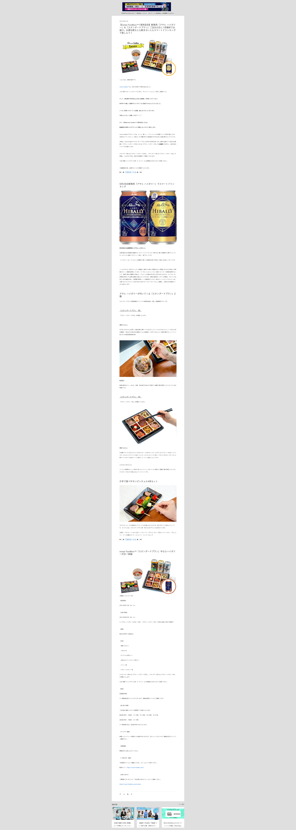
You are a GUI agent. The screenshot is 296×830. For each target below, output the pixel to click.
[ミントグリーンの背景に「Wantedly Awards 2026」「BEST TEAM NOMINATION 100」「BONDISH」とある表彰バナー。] (173, 813)
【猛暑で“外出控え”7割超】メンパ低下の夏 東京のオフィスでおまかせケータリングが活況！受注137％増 (148, 824)
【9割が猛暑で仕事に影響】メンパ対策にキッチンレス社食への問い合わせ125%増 (123, 824)
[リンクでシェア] (131, 794)
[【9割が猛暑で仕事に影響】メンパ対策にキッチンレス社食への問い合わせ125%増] (123, 813)
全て (113, 11)
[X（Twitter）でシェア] (124, 794)
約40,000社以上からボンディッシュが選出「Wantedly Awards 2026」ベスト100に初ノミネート (173, 824)
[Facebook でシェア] (120, 794)
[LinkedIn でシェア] (127, 794)
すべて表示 (181, 804)
